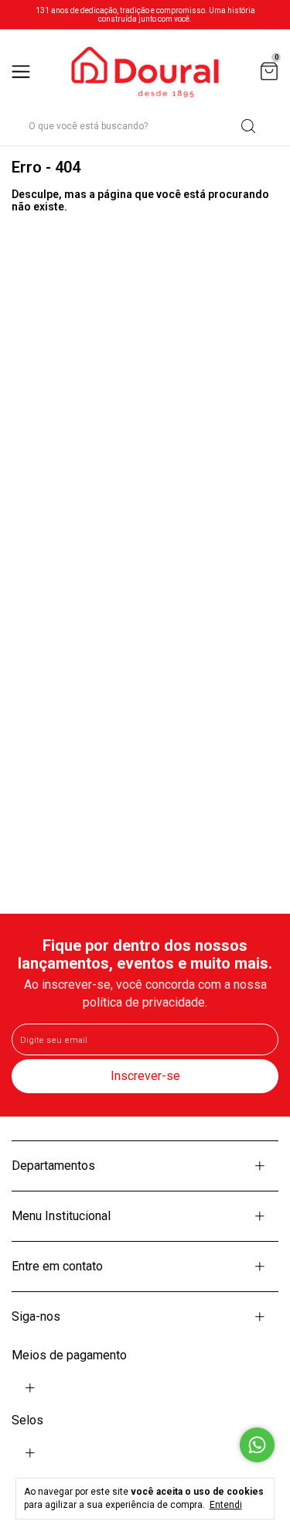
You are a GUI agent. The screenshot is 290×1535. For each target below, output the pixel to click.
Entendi (226, 1504)
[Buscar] (247, 126)
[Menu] (24, 72)
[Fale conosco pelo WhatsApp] (257, 1444)
